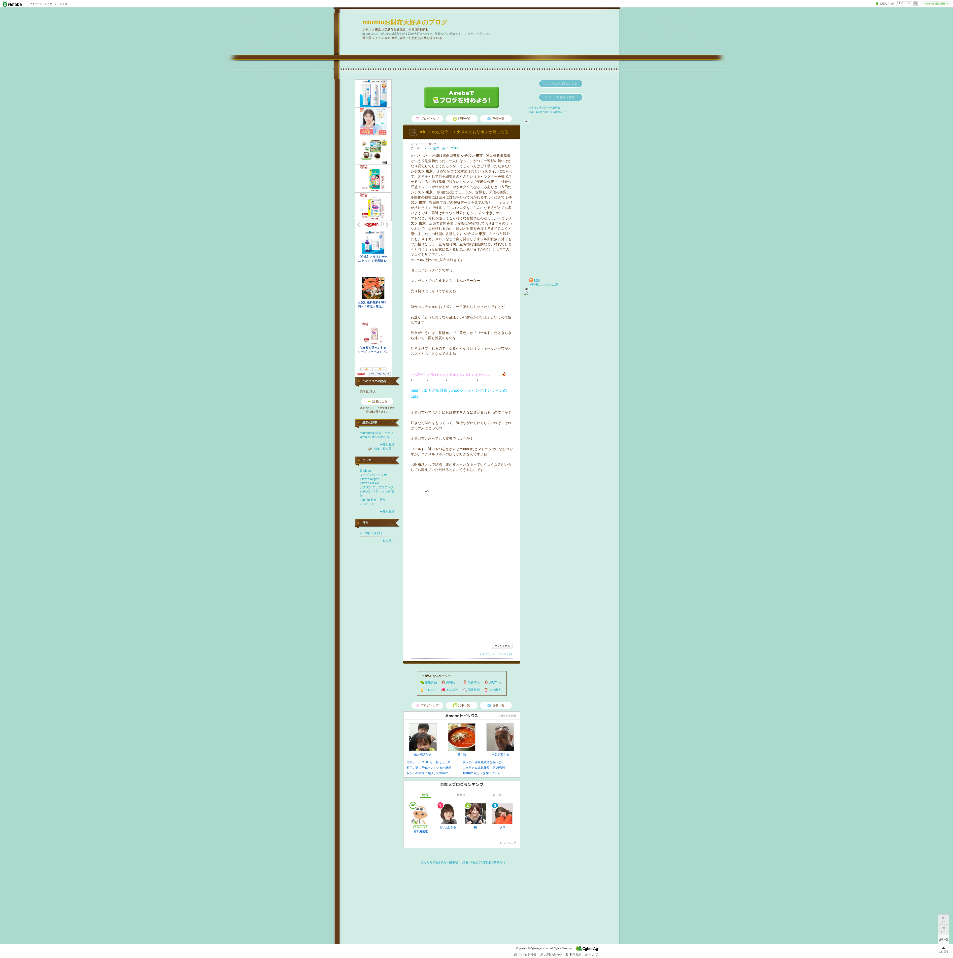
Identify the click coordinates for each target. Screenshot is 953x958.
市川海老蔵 (421, 831)
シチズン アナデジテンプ (376, 487)
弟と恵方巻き (423, 754)
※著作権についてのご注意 (543, 284)
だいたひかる (448, 827)
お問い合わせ (553, 954)
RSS (537, 280)
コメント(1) (505, 654)
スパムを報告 (527, 954)
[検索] (915, 3)
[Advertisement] (461, 597)
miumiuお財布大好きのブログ (405, 22)
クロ (502, 827)
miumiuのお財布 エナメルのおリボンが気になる (464, 132)
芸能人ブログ (887, 3)
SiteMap (365, 470)
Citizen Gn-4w (369, 483)
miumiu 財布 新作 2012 (440, 148)
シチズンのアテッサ (373, 475)
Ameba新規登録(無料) (936, 3)
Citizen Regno (369, 479)
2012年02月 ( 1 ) (371, 533)
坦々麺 (461, 754)
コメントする (502, 646)
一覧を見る (387, 444)
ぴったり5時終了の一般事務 (439, 862)
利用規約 (575, 954)
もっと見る (506, 842)
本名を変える (500, 754)
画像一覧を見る (384, 449)
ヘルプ (593, 954)
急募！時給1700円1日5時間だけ (484, 862)
